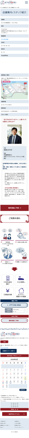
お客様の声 (16, 421)
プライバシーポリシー (18, 427)
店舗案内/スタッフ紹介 (4, 425)
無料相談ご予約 (17, 425)
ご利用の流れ (2, 421)
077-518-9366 (4, 39)
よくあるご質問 (17, 423)
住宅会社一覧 (2, 423)
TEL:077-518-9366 (4, 347)
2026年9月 (22, 389)
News (1, 427)
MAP (4, 342)
